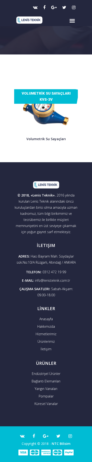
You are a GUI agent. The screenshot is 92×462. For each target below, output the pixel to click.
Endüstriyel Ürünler (46, 373)
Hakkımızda (46, 326)
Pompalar (46, 396)
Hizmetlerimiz (46, 334)
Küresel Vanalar (46, 403)
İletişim (46, 349)
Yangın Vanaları (46, 388)
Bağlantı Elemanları (46, 381)
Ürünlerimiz (46, 341)
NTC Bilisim (61, 443)
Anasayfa (46, 319)
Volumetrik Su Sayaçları (46, 139)
